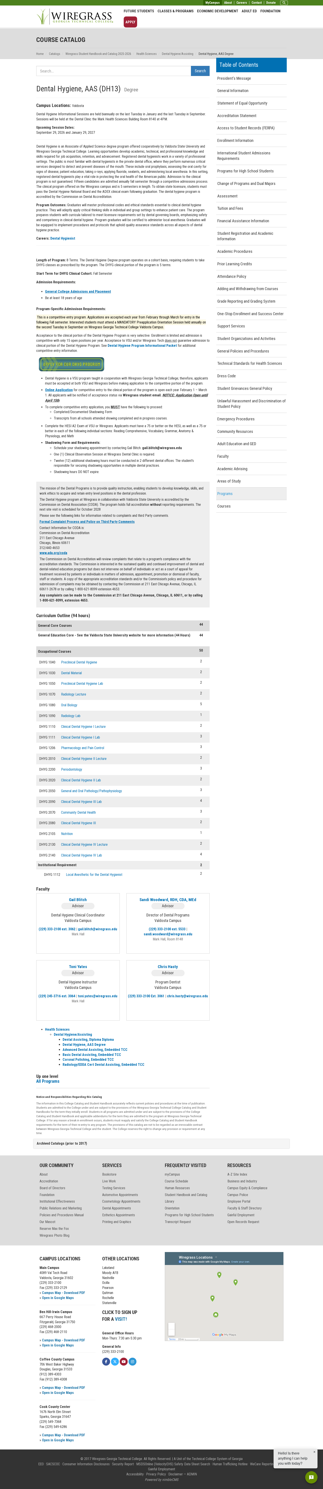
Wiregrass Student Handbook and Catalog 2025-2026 (98, 54)
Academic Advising (232, 468)
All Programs (48, 1081)
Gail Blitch (78, 899)
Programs (225, 493)
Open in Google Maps (58, 1298)
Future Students (139, 11)
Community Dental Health (78, 812)
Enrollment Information (235, 140)
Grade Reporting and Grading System (246, 301)
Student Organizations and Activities (246, 338)
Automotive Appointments (120, 1195)
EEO (41, 1464)
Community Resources (235, 431)
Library (169, 1201)
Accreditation (49, 1181)
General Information (233, 90)
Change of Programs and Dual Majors (246, 183)
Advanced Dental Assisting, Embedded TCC (95, 1050)
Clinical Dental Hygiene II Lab (81, 780)
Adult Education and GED (236, 443)
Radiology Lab (70, 716)
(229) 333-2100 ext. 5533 (167, 929)
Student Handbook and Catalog (186, 1195)
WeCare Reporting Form (266, 1464)
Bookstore (109, 1174)
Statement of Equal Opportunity (242, 103)
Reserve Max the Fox (54, 1229)
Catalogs (54, 54)
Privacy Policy (156, 1474)
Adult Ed (249, 11)
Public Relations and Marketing (61, 1208)
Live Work (109, 1181)
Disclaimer (175, 1474)
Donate (271, 2)
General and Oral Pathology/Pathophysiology (91, 791)
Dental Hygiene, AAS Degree (84, 1045)
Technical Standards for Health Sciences (249, 363)
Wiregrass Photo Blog (54, 1235)
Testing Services (113, 1188)
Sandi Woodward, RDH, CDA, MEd (168, 899)
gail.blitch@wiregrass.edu (97, 929)
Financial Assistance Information (243, 221)
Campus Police (237, 1195)
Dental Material (71, 673)
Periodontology (71, 769)
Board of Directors (52, 1188)
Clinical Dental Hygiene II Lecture (84, 759)
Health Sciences (146, 54)
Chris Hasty (168, 966)
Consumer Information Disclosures (86, 1464)
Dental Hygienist (62, 238)
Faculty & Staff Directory (244, 1208)
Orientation (172, 1208)
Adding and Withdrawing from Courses (247, 288)
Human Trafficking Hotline (230, 1464)
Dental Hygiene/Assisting (177, 54)
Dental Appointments (116, 1208)
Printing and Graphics (116, 1222)
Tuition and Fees (230, 208)
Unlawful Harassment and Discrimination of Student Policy (251, 404)
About (228, 2)
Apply (130, 22)
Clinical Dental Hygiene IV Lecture (84, 844)
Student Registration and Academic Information (245, 236)
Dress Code (226, 376)
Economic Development (217, 11)
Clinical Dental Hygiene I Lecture (83, 727)
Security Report (123, 1464)
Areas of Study (229, 481)
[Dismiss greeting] (314, 1452)
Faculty (223, 456)
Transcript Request (178, 1222)
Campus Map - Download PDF (63, 1293)
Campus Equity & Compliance (247, 1188)
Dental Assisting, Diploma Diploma (88, 1039)
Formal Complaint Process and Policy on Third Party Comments (87, 522)
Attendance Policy (231, 276)
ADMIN (192, 1474)
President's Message (234, 78)
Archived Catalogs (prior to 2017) (62, 1143)
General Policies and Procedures (243, 351)
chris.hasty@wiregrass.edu (187, 996)
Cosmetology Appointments (121, 1201)
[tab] (161, 1144)
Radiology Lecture (73, 694)
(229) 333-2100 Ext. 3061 (146, 996)
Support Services (231, 326)
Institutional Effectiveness (57, 1201)
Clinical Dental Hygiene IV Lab (81, 855)
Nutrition (67, 834)
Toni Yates (78, 966)
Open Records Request (243, 1222)
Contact (257, 2)
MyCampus (212, 2)
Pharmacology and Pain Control (82, 748)
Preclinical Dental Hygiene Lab (82, 683)
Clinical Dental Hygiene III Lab (81, 802)
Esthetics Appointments (118, 1215)
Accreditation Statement (236, 115)
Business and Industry (242, 1181)
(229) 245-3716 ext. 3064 (56, 996)
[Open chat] (311, 1477)
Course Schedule (176, 1181)
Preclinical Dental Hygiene (79, 662)
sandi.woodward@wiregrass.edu (168, 934)
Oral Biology (69, 705)
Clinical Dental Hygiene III (78, 823)
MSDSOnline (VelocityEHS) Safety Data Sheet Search (173, 1464)
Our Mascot (47, 1222)
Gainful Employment (240, 1215)
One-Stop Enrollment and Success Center (250, 313)
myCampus (172, 1174)
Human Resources (177, 1188)
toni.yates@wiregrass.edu (97, 996)
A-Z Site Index (237, 1174)
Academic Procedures (234, 251)
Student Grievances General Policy (244, 388)
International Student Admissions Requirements (243, 156)
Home (40, 54)
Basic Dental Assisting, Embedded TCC (92, 1055)
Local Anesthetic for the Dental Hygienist (94, 875)
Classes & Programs (176, 11)
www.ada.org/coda (53, 553)
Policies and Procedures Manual (62, 1215)
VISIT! (121, 1319)
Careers (241, 2)
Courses (224, 506)
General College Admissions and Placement (78, 291)
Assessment (227, 196)
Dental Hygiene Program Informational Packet (143, 345)
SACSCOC (53, 1464)
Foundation (270, 11)
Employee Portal (238, 1201)
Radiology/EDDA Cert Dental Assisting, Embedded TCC (103, 1065)
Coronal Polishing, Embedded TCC (88, 1059)
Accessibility (135, 1474)
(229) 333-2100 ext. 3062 (57, 929)
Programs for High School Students (245, 171)
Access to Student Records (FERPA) (246, 128)
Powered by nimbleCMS (161, 1480)
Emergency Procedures (236, 419)
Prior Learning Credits (234, 264)
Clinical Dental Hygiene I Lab (80, 737)
